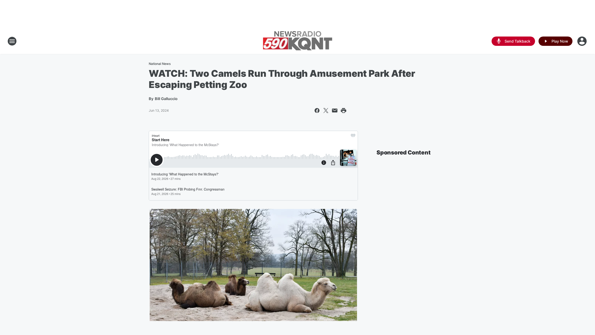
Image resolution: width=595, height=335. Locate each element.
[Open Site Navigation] (12, 41)
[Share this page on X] (326, 110)
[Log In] (582, 41)
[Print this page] (343, 110)
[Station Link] (297, 41)
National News (160, 64)
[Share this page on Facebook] (317, 110)
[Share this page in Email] (334, 110)
